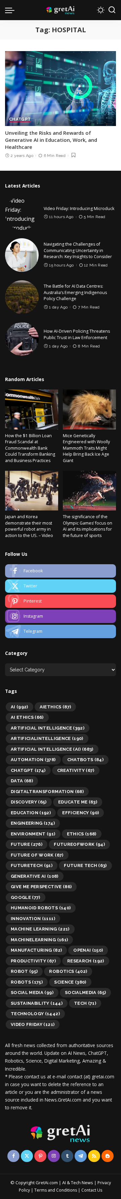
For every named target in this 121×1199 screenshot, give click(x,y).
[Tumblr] (67, 1156)
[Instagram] (60, 616)
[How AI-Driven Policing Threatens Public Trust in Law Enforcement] (22, 339)
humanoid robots (41, 907)
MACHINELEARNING (39, 939)
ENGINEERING (33, 823)
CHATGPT (20, 119)
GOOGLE (25, 897)
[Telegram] (60, 631)
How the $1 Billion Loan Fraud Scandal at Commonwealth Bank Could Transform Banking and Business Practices (30, 448)
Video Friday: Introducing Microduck (79, 208)
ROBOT (24, 971)
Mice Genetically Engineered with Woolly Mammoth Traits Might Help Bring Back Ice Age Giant (86, 448)
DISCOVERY (29, 801)
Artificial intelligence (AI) (52, 749)
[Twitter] (60, 586)
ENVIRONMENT (33, 833)
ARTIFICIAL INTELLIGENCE (47, 728)
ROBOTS (27, 982)
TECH (85, 1003)
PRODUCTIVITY (33, 960)
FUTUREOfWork (79, 844)
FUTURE (26, 844)
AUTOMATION (33, 759)
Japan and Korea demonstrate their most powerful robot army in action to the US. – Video (29, 526)
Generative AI (34, 876)
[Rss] (94, 1156)
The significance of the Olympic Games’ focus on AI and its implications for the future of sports (87, 526)
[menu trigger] (11, 10)
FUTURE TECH (85, 865)
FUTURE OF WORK (37, 855)
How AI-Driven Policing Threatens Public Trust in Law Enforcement (77, 334)
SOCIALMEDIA (85, 992)
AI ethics (27, 717)
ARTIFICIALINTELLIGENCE (47, 738)
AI (19, 706)
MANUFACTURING (36, 950)
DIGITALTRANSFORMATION (47, 791)
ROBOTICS (68, 971)
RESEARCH (85, 960)
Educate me (77, 801)
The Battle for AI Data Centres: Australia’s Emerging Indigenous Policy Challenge (75, 292)
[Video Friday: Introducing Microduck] (22, 213)
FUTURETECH (31, 865)
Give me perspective (41, 886)
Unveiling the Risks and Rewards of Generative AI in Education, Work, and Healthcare (51, 139)
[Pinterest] (60, 601)
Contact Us (91, 1190)
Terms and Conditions (55, 1190)
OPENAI (88, 950)
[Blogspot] (108, 1156)
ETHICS (81, 833)
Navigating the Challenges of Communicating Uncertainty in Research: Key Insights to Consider (78, 250)
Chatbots (85, 759)
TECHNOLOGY (35, 1013)
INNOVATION (33, 918)
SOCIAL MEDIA (32, 992)
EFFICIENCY (80, 812)
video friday (32, 1024)
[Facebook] (60, 571)
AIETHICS (55, 706)
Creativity (75, 770)
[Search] (112, 10)
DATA (22, 780)
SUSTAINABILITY (37, 1003)
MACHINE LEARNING (40, 929)
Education (31, 812)
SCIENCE (70, 982)
